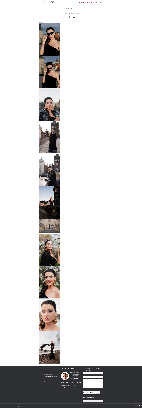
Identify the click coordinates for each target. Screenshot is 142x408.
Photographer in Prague (68, 13)
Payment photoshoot (48, 374)
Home (43, 7)
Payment (42, 385)
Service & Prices (58, 7)
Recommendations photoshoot (49, 372)
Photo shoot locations (76, 7)
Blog (67, 8)
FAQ (85, 7)
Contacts (97, 7)
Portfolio (49, 7)
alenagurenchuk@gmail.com (75, 378)
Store (66, 7)
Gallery (73, 8)
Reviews (90, 7)
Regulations (43, 367)
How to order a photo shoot (49, 370)
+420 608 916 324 (82, 2)
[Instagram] (87, 3)
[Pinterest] (91, 3)
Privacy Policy (46, 383)
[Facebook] (89, 3)
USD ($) (96, 2)
